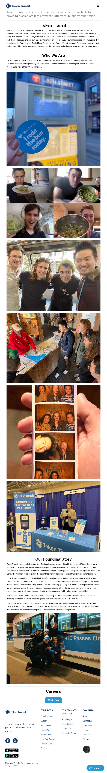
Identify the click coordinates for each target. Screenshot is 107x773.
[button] (98, 6)
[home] (18, 6)
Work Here (53, 700)
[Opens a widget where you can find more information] (95, 768)
